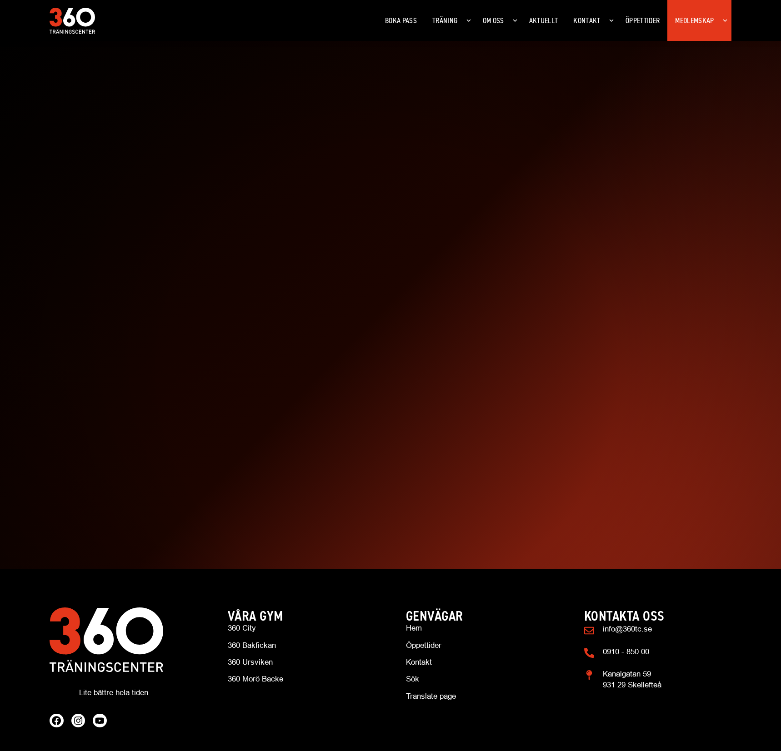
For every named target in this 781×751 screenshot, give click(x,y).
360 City (242, 628)
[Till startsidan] (123, 639)
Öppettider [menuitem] (643, 20)
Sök (412, 679)
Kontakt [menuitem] (586, 20)
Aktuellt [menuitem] (543, 20)
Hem (414, 628)
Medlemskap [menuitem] (694, 20)
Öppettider (423, 645)
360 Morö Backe (255, 679)
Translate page (431, 696)
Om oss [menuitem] (493, 20)
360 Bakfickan (252, 645)
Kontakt (419, 662)
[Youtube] (100, 721)
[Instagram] (78, 721)
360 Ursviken (250, 662)
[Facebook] (57, 721)
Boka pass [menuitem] (401, 20)
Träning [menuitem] (444, 20)
